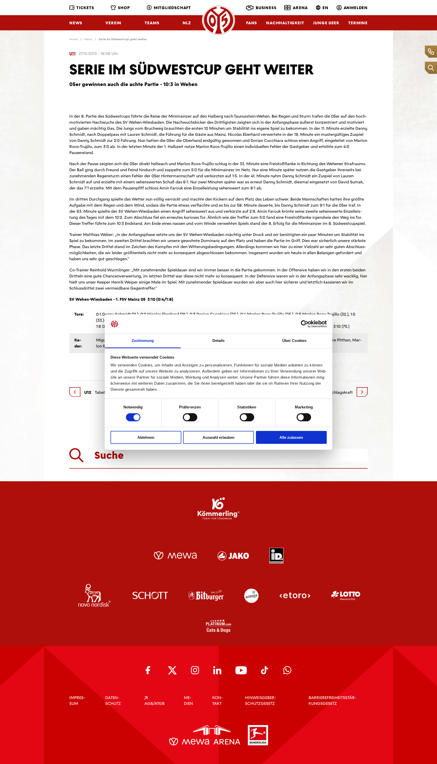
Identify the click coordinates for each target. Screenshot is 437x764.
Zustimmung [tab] (143, 340)
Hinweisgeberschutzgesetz (260, 700)
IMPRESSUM (77, 700)
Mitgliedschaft (172, 7)
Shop (124, 7)
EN (325, 7)
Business (266, 7)
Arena (300, 7)
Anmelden (356, 7)
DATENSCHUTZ (113, 700)
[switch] (190, 417)
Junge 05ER (326, 23)
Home (73, 39)
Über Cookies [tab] (294, 340)
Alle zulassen (291, 437)
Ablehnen (145, 437)
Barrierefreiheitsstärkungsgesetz (332, 700)
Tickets (85, 7)
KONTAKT (217, 700)
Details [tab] (218, 340)
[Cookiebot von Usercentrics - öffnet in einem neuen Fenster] (304, 324)
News (75, 23)
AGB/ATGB (154, 703)
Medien (188, 700)
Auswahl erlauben (218, 437)
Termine (358, 23)
